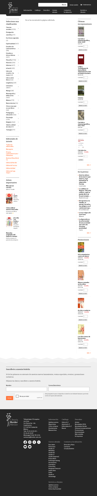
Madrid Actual (83, 198)
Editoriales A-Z (67, 426)
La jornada (82, 186)
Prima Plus (51, 466)
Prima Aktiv (52, 458)
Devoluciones (52, 428)
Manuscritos (52, 430)
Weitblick (51, 450)
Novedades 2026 (80, 424)
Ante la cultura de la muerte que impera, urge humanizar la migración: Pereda (85, 179)
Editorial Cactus (11, 165)
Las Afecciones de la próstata (84, 337)
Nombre (8, 385)
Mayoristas (52, 424)
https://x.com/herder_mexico (39, 442)
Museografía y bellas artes (10, 95)
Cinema (80, 98)
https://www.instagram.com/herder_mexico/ (29, 442)
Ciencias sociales (11, 28)
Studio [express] (53, 456)
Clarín (81, 230)
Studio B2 (51, 452)
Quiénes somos (53, 422)
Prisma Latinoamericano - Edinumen (12, 153)
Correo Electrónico (54, 385)
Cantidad (80, 46)
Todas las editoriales (10, 145)
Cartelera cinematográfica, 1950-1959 (84, 40)
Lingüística (11, 83)
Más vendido (79, 434)
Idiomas (10, 65)
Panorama (51, 446)
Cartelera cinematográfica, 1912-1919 (84, 124)
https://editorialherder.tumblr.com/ (34, 442)
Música (10, 100)
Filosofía (11, 60)
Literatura (9, 87)
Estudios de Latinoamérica (10, 48)
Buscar (64, 428)
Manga (10, 91)
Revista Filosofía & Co (12, 159)
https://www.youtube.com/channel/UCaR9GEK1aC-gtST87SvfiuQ (25, 446)
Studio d (51, 474)
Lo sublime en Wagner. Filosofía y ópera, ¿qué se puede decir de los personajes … (85, 192)
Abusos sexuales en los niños (83, 283)
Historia (10, 62)
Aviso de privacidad (54, 489)
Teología (10, 130)
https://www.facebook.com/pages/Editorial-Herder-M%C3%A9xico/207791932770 (25, 442)
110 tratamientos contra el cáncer (84, 255)
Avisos (77, 422)
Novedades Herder (81, 426)
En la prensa (79, 436)
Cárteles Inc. (82, 150)
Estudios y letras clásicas (10, 55)
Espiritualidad (12, 44)
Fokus (50, 472)
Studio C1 (51, 454)
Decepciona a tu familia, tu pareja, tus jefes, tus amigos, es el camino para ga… (85, 204)
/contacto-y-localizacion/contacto (29, 446)
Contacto (67, 446)
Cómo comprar (53, 426)
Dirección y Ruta (69, 444)
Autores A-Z (66, 424)
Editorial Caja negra (10, 172)
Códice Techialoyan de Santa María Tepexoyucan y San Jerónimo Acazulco (84, 70)
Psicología (9, 118)
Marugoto (9, 149)
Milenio (81, 216)
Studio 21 (51, 448)
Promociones (79, 430)
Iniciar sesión (74, 5)
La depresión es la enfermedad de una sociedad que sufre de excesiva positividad (84, 223)
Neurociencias (12, 103)
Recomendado (79, 432)
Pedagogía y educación (11, 114)
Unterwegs (52, 476)
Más (88, 165)
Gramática (51, 464)
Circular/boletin (69, 448)
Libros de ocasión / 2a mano (10, 73)
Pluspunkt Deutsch (54, 468)
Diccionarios (52, 462)
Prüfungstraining (54, 460)
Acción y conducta (84, 310)
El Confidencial (84, 210)
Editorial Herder (11, 163)
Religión (10, 122)
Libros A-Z (65, 422)
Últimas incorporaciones (83, 428)
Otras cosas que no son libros (11, 108)
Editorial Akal (10, 168)
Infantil (10, 68)
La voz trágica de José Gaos (85, 213)
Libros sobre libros (10, 79)
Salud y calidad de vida (11, 126)
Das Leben (51, 444)
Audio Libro (52, 470)
